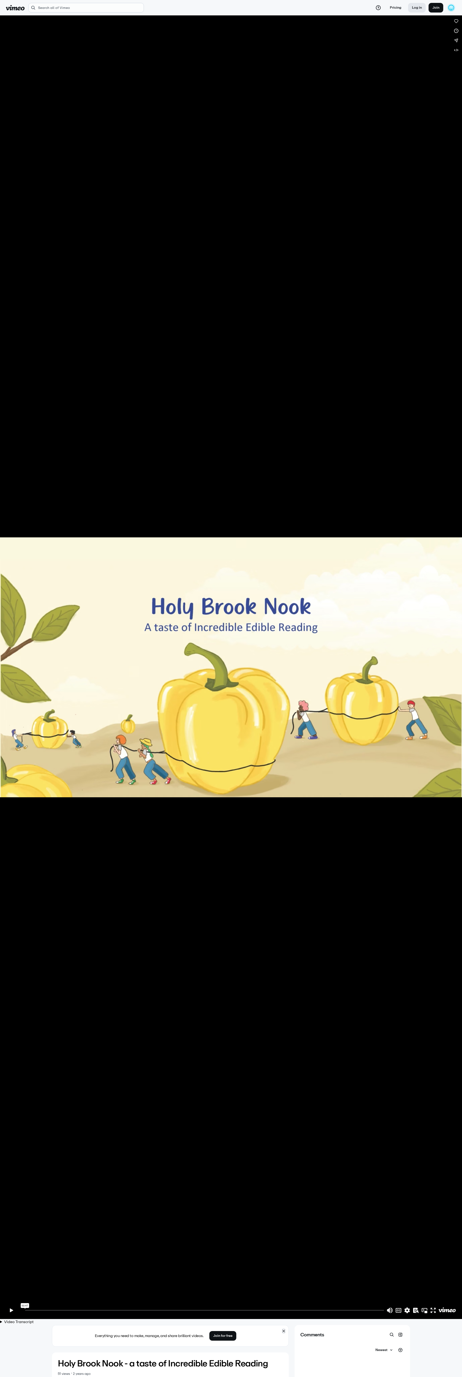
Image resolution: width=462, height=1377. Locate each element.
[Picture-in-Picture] (424, 1310)
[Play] (11, 1310)
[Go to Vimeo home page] (15, 7)
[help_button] (378, 8)
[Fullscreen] (433, 1310)
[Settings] (407, 1310)
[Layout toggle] (400, 1334)
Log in (417, 7)
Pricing (395, 7)
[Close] (284, 1331)
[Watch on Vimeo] (447, 1310)
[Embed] (456, 50)
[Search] (392, 1334)
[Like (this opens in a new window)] (456, 21)
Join (435, 7)
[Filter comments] (400, 1350)
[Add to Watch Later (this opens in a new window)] (456, 31)
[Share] (456, 40)
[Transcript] (416, 1310)
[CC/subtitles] (398, 1310)
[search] (86, 8)
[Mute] (390, 1310)
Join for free (222, 1335)
